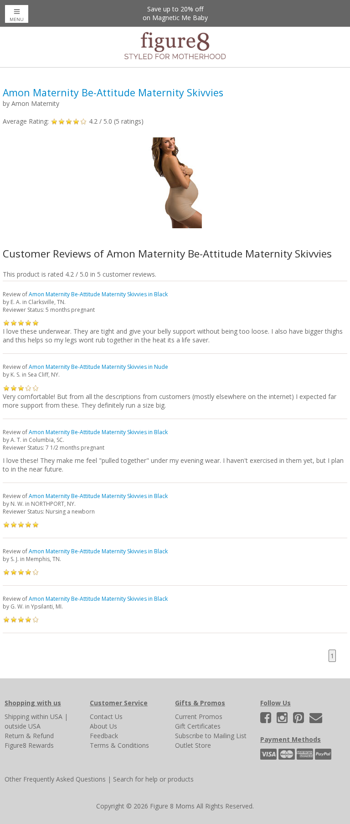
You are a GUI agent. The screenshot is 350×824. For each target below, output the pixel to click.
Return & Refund (29, 735)
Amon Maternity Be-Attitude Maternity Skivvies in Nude (98, 367)
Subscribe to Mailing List (211, 735)
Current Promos (198, 716)
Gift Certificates (198, 726)
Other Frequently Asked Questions (55, 779)
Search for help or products (153, 779)
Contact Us (106, 716)
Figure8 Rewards (29, 745)
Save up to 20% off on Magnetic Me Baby (175, 13)
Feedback (104, 735)
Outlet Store (193, 745)
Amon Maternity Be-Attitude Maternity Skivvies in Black (98, 294)
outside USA (23, 726)
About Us (103, 726)
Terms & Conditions (119, 745)
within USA (46, 716)
